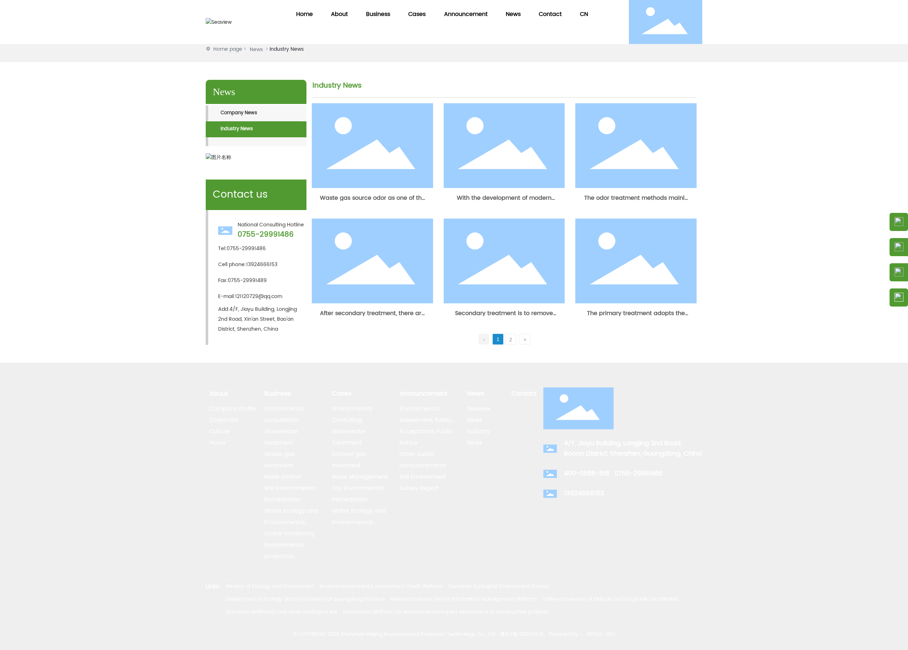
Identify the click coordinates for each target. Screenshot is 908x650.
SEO (610, 634)
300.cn (594, 634)
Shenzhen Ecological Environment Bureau (498, 586)
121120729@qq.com (258, 296)
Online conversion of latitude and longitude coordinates (610, 599)
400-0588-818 (586, 473)
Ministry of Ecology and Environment (270, 586)
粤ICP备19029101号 (522, 634)
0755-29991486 (266, 235)
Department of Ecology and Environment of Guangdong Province (305, 599)
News (256, 49)
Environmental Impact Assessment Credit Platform (381, 586)
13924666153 (261, 264)
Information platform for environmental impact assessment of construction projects (445, 612)
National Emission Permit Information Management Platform (464, 599)
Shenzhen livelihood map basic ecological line (282, 612)
